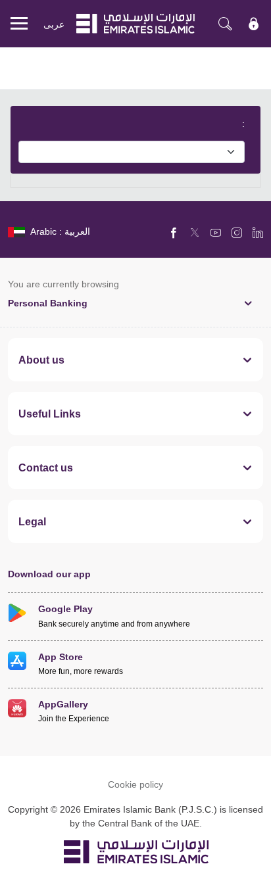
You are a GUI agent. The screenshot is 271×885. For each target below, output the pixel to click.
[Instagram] (237, 232)
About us (41, 359)
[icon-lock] (253, 24)
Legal (32, 521)
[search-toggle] (225, 24)
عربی (53, 24)
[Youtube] (215, 232)
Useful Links (49, 413)
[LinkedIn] (258, 232)
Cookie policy (135, 784)
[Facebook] (173, 232)
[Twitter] (194, 232)
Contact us (45, 467)
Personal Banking (47, 302)
